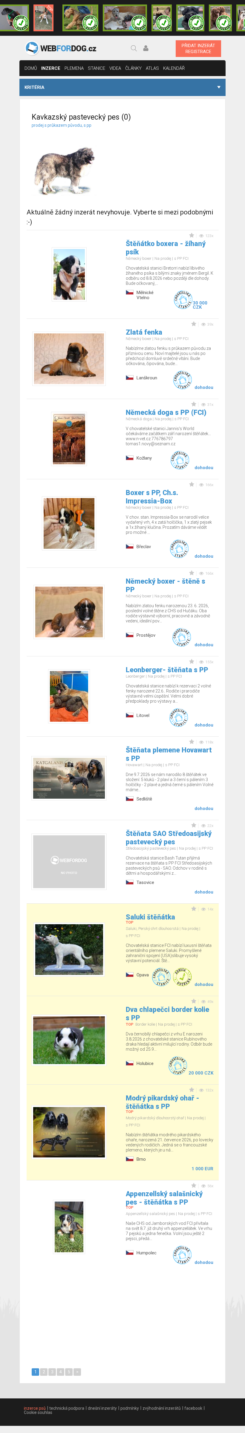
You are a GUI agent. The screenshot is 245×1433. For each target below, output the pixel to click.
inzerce (50, 68)
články (133, 68)
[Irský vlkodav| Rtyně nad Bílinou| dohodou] (125, 17)
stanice (96, 68)
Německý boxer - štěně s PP (165, 585)
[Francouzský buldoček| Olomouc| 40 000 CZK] (161, 17)
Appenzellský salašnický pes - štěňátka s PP (164, 1198)
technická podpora (66, 1408)
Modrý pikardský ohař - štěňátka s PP (162, 1102)
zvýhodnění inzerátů (162, 1408)
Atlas (152, 68)
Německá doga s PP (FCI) (166, 413)
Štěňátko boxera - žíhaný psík (166, 248)
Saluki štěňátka (150, 917)
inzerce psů (35, 1408)
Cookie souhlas (38, 1412)
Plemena (74, 68)
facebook (193, 1408)
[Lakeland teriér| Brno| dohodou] (80, 17)
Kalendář (174, 68)
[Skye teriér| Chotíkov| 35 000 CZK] (190, 17)
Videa (115, 68)
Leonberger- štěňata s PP (167, 670)
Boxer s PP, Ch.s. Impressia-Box (152, 497)
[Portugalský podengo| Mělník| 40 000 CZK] (43, 17)
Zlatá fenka (144, 332)
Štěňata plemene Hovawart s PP (169, 754)
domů (30, 68)
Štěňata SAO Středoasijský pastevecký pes (169, 838)
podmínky (129, 1408)
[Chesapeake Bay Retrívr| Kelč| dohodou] (220, 17)
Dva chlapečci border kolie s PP (167, 1014)
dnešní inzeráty (102, 1408)
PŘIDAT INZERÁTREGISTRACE (198, 48)
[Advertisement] (174, 160)
